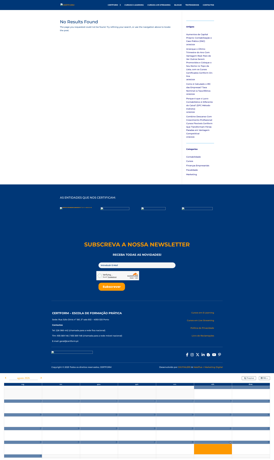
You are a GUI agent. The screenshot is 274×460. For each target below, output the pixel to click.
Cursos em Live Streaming (200, 320)
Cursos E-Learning (134, 5)
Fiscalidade (192, 170)
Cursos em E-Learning (202, 312)
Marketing (191, 174)
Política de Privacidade (202, 328)
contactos (208, 5)
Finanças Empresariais (197, 165)
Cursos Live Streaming (159, 5)
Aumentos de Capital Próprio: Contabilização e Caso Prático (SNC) (199, 38)
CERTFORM (113, 5)
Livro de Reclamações (203, 335)
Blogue (178, 5)
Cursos (189, 161)
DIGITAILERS (184, 367)
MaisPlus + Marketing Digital (208, 367)
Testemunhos (192, 5)
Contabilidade (193, 157)
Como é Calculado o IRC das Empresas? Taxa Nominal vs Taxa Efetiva (198, 87)
